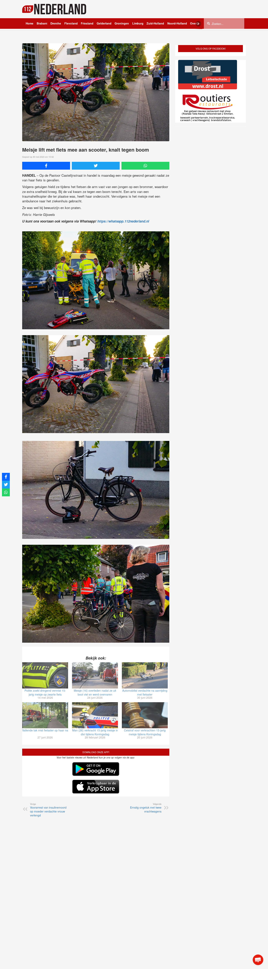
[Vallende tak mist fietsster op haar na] (45, 715)
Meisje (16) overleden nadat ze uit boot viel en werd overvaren (95, 692)
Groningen (122, 23)
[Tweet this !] (96, 166)
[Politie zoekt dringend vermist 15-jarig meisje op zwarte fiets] (45, 675)
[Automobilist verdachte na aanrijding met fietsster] (145, 675)
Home (29, 23)
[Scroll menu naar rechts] (198, 23)
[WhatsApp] (145, 166)
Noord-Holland (177, 23)
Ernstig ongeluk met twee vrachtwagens (145, 807)
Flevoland (71, 23)
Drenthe (55, 23)
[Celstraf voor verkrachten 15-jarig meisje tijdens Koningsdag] (145, 715)
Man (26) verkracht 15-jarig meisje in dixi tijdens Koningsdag (95, 732)
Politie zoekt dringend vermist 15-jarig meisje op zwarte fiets (45, 692)
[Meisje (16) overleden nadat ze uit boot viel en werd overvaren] (95, 675)
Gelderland (104, 23)
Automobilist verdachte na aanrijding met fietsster (144, 692)
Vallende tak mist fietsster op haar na (45, 730)
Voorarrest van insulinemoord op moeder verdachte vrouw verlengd (48, 809)
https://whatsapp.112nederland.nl (123, 221)
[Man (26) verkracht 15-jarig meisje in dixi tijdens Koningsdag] (95, 715)
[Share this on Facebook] (46, 166)
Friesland (87, 23)
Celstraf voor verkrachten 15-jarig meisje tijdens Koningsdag (145, 732)
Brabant (42, 23)
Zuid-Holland (155, 23)
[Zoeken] (208, 23)
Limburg (137, 23)
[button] (258, 960)
